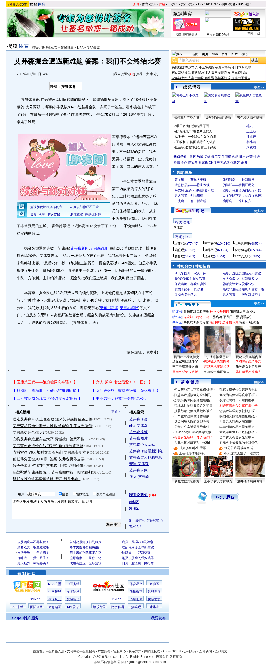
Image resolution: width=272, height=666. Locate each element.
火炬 (235, 156)
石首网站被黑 (181, 73)
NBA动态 (93, 48)
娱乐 (153, 4)
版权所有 (175, 657)
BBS (241, 4)
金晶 (184, 162)
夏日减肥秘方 (221, 73)
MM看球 (73, 607)
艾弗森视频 (138, 432)
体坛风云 (54, 599)
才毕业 (154, 607)
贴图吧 (179, 256)
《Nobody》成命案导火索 (192, 432)
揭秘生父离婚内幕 (248, 357)
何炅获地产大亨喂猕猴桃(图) (194, 390)
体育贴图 (54, 607)
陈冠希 (193, 162)
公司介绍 (190, 651)
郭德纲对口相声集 (196, 311)
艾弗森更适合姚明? (29, 432)
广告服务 (104, 651)
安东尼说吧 (129, 308)
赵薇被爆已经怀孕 (185, 361)
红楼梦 (251, 311)
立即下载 (253, 33)
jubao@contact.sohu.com (147, 662)
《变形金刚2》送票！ (194, 448)
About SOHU (172, 651)
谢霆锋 (203, 162)
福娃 (207, 156)
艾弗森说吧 (99, 248)
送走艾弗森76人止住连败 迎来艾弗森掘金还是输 (52, 419)
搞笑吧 (136, 607)
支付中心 (73, 651)
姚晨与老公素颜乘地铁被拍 (193, 411)
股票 (177, 162)
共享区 (177, 322)
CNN (212, 162)
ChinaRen (211, 4)
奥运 (193, 156)
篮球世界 (67, 48)
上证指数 (180, 244)
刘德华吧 (210, 250)
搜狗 (249, 4)
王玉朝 (251, 131)
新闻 (136, 4)
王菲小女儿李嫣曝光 (218, 481)
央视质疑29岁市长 (185, 67)
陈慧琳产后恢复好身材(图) (192, 395)
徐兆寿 (251, 137)
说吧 (244, 54)
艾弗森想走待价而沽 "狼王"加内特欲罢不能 (48, 446)
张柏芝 (235, 162)
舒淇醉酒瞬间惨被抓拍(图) (238, 411)
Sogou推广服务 (25, 618)
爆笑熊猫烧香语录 (218, 117)
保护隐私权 (152, 651)
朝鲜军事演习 (224, 67)
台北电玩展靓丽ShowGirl (192, 443)
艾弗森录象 (138, 470)
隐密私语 (117, 607)
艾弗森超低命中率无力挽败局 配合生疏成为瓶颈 (52, 426)
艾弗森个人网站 (142, 444)
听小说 (177, 317)
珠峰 (200, 156)
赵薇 (249, 156)
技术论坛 (73, 592)
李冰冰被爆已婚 (217, 357)
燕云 (249, 126)
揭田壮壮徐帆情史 (186, 357)
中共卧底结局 (204, 78)
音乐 (225, 54)
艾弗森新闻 (79, 248)
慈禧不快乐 (223, 78)
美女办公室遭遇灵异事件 (191, 427)
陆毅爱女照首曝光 (248, 366)
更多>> (116, 412)
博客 (232, 4)
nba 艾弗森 (138, 425)
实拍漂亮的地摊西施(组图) (238, 416)
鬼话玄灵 (154, 599)
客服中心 (119, 651)
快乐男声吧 (242, 244)
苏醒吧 (179, 250)
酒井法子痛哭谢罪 (250, 481)
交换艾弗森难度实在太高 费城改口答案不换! (49, 439)
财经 (162, 4)
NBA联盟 (54, 584)
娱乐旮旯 (99, 607)
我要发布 (158, 618)
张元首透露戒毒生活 (238, 448)
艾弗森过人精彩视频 (146, 457)
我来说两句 (122, 74)
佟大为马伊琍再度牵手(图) (238, 395)
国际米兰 (36, 607)
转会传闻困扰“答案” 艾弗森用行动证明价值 (48, 465)
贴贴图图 (154, 592)
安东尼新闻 (109, 308)
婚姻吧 (209, 256)
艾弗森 (178, 228)
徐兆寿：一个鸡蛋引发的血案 (195, 137)
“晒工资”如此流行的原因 (192, 126)
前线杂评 (136, 592)
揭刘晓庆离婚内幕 (217, 361)
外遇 (256, 156)
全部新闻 (205, 651)
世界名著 (216, 317)
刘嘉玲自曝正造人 (217, 372)
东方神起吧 (242, 250)
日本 (242, 156)
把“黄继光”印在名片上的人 (193, 131)
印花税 (226, 156)
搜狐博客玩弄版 (186, 35)
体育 (145, 4)
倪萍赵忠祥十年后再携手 (236, 400)
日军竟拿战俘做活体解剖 (191, 416)
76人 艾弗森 (139, 476)
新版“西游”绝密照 (187, 481)
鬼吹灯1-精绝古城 (196, 317)
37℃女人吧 (242, 256)
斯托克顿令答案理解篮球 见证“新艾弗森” (46, 479)
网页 (205, 54)
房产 (184, 4)
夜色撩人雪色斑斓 (250, 117)
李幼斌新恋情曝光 (248, 361)
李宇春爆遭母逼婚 (185, 366)
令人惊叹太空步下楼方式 (241, 453)
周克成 (251, 147)
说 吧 (200, 211)
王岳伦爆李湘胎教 (192, 453)
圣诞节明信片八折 (185, 372)
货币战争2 (247, 317)
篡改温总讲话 (201, 73)
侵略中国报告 (240, 78)
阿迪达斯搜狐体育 (44, 48)
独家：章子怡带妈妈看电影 (238, 390)
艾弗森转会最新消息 (146, 451)
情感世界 (136, 599)
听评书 (177, 311)
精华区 (134, 502)
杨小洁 (251, 142)
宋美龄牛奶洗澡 (183, 78)
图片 (234, 54)
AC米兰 (17, 607)
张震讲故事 (238, 311)
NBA (80, 48)
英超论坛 (73, 599)
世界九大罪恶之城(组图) (236, 421)
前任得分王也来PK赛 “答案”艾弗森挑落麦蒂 (48, 459)
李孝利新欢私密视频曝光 (236, 427)
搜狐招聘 (88, 651)
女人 (192, 4)
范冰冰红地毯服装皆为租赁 (193, 405)
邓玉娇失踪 (206, 67)
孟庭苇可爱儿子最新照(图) (238, 432)
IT (168, 4)
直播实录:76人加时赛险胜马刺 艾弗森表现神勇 (51, 452)
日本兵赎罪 (243, 67)
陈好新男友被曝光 (248, 372)
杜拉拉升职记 (219, 311)
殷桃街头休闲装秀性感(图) (192, 400)
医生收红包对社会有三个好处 (195, 147)
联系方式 (135, 651)
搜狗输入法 (56, 651)
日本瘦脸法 (239, 73)
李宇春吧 (210, 244)
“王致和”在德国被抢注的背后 (195, 142)
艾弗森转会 (138, 419)
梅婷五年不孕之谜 (186, 117)
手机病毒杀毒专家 (196, 322)
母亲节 (216, 156)
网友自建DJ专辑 (218, 35)
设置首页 (39, 651)
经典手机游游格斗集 (224, 322)
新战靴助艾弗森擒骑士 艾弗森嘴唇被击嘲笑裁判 (52, 472)
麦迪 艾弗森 (139, 464)
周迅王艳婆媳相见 (217, 366)
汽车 (175, 4)
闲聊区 (154, 584)
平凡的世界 (231, 317)
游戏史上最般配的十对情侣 (238, 443)
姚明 (244, 162)
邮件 (224, 4)
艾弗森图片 (138, 438)
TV (200, 4)
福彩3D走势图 (249, 322)
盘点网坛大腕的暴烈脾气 (191, 421)
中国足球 (73, 584)
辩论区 (134, 508)
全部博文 (221, 651)
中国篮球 (54, 592)
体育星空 (136, 584)
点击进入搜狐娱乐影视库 (236, 437)
